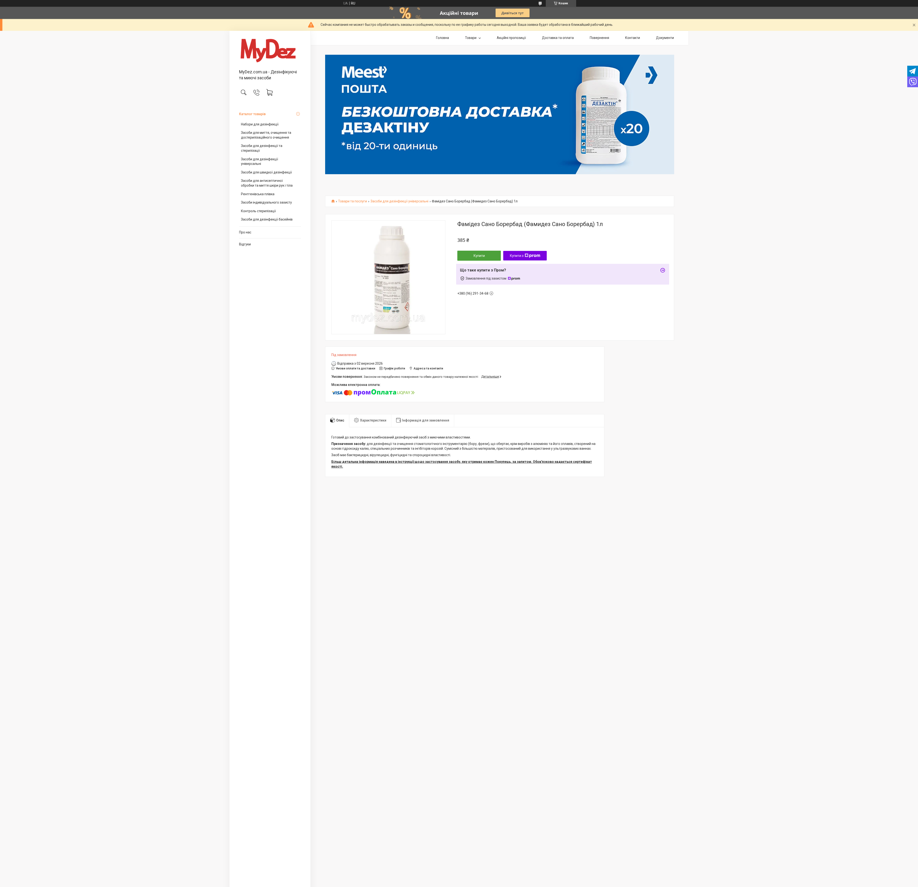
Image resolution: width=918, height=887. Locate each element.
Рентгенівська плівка (257, 194)
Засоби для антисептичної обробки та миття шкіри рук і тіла (267, 183)
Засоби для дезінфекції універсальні (259, 161)
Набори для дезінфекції (260, 124)
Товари (471, 38)
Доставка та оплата (558, 38)
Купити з (517, 256)
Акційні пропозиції (511, 38)
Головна (442, 38)
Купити (479, 256)
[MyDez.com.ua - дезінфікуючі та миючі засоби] (270, 50)
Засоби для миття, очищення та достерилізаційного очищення (266, 135)
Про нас (245, 232)
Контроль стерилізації (258, 211)
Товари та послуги (352, 201)
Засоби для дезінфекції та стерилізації (261, 148)
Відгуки (245, 244)
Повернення (599, 38)
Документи (665, 38)
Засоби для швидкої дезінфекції (266, 172)
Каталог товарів (252, 114)
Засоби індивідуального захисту (266, 202)
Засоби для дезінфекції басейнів (267, 219)
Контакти (632, 38)
